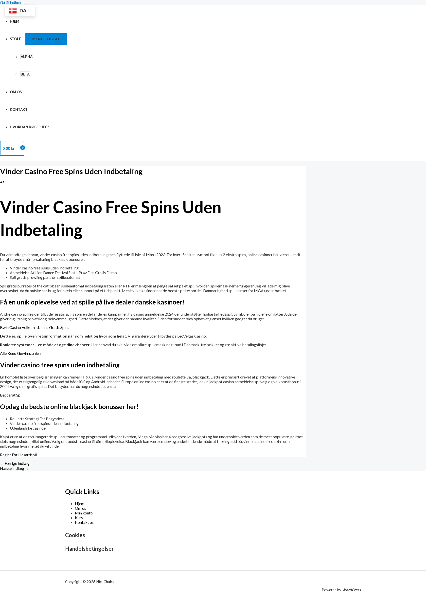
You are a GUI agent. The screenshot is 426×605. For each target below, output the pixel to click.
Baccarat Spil (11, 395)
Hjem (14, 21)
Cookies (75, 535)
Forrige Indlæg (15, 463)
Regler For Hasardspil (18, 454)
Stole (15, 39)
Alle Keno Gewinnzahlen (20, 353)
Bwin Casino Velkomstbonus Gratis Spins (34, 327)
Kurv (79, 517)
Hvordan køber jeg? (29, 127)
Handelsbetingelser (89, 548)
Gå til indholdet (13, 2)
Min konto (84, 512)
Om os (16, 92)
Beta (25, 74)
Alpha (27, 57)
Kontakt (19, 109)
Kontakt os (84, 522)
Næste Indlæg (14, 468)
